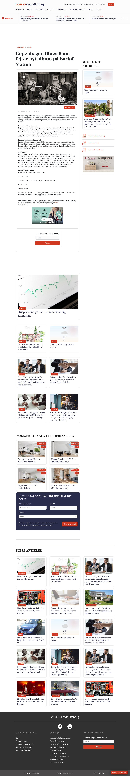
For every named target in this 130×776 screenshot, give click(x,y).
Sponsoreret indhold (57, 759)
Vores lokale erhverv (57, 741)
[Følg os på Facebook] (60, 726)
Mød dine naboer (77, 9)
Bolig (29, 9)
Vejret (99, 9)
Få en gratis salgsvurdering (59, 756)
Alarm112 (20, 9)
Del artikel (68, 108)
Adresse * (22, 512)
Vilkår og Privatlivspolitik (25, 744)
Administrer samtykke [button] (23, 750)
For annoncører (21, 741)
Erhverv (39, 9)
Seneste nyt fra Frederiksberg (60, 738)
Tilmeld (111, 4)
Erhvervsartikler (55, 750)
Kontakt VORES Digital (24, 747)
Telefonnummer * (25, 504)
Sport (90, 9)
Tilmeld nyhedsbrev (119, 773)
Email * (52, 504)
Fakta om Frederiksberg (58, 747)
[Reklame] (47, 215)
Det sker (50, 9)
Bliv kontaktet (70, 524)
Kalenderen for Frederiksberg (60, 744)
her (56, 203)
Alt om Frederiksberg (57, 762)
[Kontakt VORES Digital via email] (69, 726)
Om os (18, 738)
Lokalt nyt (62, 9)
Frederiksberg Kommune (58, 753)
